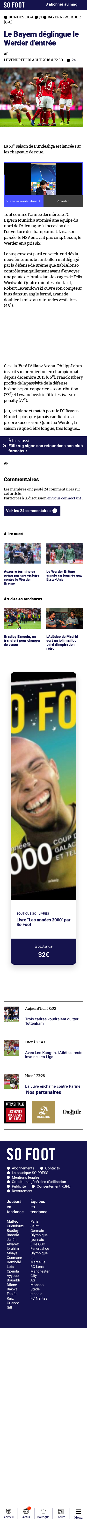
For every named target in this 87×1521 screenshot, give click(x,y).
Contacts (52, 1168)
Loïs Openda (13, 1269)
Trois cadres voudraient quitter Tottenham (40, 1004)
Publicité (19, 1186)
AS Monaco (37, 1282)
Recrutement (22, 1191)
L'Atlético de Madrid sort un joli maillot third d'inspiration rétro (63, 616)
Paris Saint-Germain (37, 1226)
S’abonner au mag (61, 4)
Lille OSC (37, 1244)
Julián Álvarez (13, 1241)
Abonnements (23, 1168)
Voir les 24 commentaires (28, 510)
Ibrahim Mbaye (13, 1250)
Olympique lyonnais (39, 1237)
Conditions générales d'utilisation (39, 1182)
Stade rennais (36, 1291)
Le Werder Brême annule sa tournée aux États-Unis (61, 549)
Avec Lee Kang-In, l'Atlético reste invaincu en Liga (42, 1040)
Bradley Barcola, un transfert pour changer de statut (20, 614)
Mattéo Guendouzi (15, 1223)
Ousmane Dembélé (14, 1260)
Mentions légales (26, 1177)
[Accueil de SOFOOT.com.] (14, 5)
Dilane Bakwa (12, 1287)
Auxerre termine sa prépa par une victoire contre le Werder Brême (20, 551)
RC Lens (37, 1267)
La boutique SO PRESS (30, 1173)
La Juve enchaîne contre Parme (30, 1071)
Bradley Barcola (13, 1232)
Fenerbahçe (39, 1248)
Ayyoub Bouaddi (13, 1277)
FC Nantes (38, 1298)
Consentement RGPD (54, 1186)
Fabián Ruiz (12, 1296)
